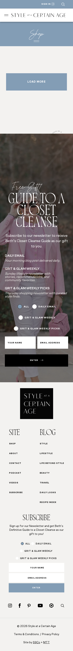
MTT (46, 642)
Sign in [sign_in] (46, 4)
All (26, 307)
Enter (34, 360)
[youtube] (40, 605)
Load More (36, 82)
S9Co (36, 642)
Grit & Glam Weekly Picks (40, 329)
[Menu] (6, 15)
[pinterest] (29, 605)
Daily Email (47, 307)
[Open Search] (63, 4)
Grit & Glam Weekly (40, 318)
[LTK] (51, 605)
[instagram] (10, 605)
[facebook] (20, 605)
